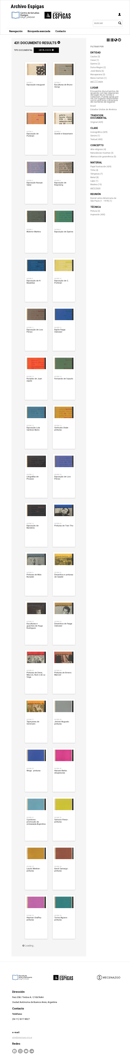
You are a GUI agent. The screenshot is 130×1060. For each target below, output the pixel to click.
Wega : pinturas (33, 771)
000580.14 (57, 376)
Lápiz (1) (94, 181)
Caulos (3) (95, 56)
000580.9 (30, 278)
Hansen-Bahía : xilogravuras (61, 772)
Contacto (60, 31)
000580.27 (30, 719)
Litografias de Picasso (33, 478)
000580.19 (30, 523)
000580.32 (57, 817)
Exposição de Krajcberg (60, 184)
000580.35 (30, 915)
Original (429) (96, 122)
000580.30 (57, 768)
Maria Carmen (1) (98, 78)
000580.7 (30, 229)
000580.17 (30, 474)
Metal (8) (94, 177)
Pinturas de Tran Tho (63, 526)
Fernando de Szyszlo (63, 379)
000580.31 (30, 817)
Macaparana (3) (97, 74)
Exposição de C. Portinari (61, 282)
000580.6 (57, 180)
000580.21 (30, 572)
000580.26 (57, 670)
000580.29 (30, 768)
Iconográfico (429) (98, 132)
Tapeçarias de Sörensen (33, 723)
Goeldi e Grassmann (63, 134)
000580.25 (30, 670)
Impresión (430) (97, 214)
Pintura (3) (95, 211)
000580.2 (57, 82)
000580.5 (30, 180)
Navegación (16, 31)
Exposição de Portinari (33, 135)
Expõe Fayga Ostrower (59, 331)
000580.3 (30, 131)
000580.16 (57, 425)
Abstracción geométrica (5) (103, 156)
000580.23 (30, 621)
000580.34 (57, 866)
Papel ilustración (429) (100, 166)
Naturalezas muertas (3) (101, 153)
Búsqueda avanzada (39, 31)
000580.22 (57, 572)
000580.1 (30, 82)
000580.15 (30, 425)
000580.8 (57, 229)
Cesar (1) (94, 60)
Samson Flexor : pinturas (61, 821)
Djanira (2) (95, 64)
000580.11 (30, 327)
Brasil (93, 106)
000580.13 (30, 376)
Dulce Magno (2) (98, 67)
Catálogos (45, 50)
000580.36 (57, 915)
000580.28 (57, 719)
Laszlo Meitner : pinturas (34, 870)
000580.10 (57, 278)
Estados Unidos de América (103, 109)
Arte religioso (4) (98, 149)
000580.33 (30, 866)
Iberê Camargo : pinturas (61, 870)
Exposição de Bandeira (33, 527)
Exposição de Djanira (63, 232)
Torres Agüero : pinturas (61, 919)
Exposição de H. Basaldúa (34, 282)
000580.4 (57, 131)
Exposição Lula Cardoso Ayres (33, 429)
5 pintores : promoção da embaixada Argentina (36, 822)
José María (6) (97, 71)
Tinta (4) (94, 170)
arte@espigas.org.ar (22, 1037)
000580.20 (57, 523)
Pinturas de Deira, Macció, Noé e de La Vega (36, 675)
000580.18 (57, 474)
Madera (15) (96, 184)
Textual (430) (96, 139)
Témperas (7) (96, 174)
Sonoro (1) (95, 135)
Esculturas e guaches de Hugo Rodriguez (35, 626)
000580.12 (57, 327)
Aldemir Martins (34, 232)
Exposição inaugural (36, 85)
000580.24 (57, 621)
